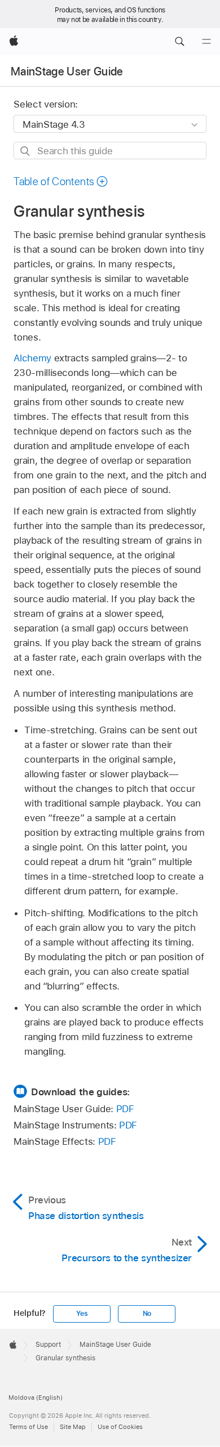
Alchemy (32, 358)
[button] (179, 41)
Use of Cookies (120, 1427)
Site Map (73, 1427)
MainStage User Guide (67, 71)
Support (48, 1345)
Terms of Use (28, 1427)
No (147, 1314)
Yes (81, 1314)
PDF (125, 1108)
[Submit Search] (26, 151)
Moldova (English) (35, 1397)
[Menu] (206, 41)
